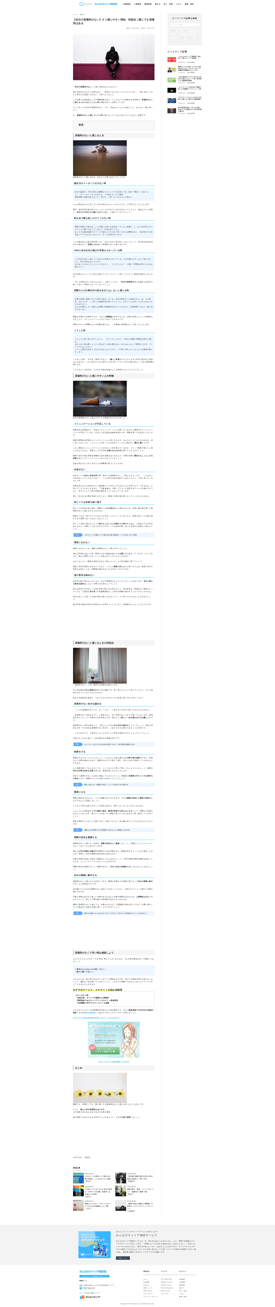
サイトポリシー (148, 1294)
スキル (179, 4)
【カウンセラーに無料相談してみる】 (114, 1062)
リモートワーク (191, 34)
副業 (189, 38)
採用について (147, 1288)
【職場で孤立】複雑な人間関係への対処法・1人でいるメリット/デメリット (140, 1206)
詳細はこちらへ (123, 1258)
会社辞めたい (183, 38)
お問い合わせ (147, 1291)
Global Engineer (167, 1288)
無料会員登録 (89, 1013)
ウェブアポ (165, 1294)
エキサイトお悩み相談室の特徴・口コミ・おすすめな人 (96, 1018)
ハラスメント (191, 31)
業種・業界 (189, 4)
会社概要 (146, 1282)
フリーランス (173, 34)
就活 (176, 41)
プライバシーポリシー (150, 1296)
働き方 (157, 4)
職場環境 (148, 4)
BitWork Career (167, 1282)
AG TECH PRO (166, 1279)
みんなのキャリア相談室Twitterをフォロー (94, 1276)
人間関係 (137, 4)
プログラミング (182, 34)
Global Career (166, 1285)
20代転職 (172, 31)
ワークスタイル (174, 38)
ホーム (145, 1279)
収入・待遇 (168, 4)
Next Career (165, 1291)
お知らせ (146, 1285)
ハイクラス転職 (182, 31)
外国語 (171, 41)
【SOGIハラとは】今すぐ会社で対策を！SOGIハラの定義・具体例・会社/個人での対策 (98, 1191)
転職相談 (127, 4)
